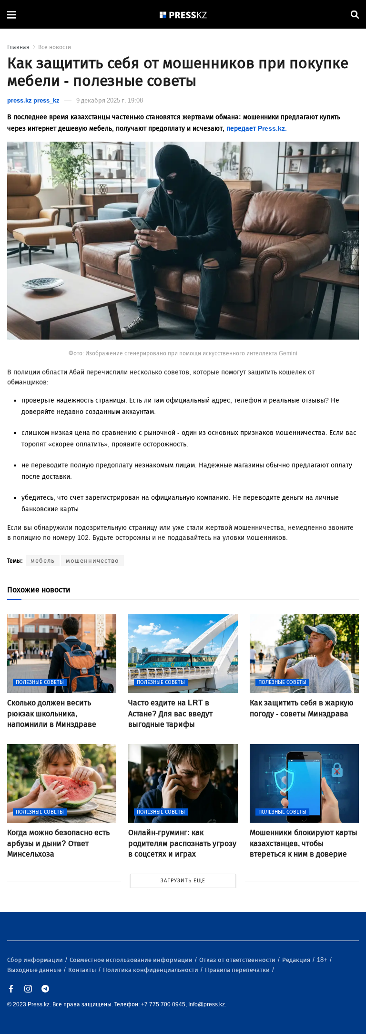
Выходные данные (35, 969)
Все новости (54, 47)
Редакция (297, 959)
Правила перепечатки (238, 969)
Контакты (83, 969)
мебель (42, 560)
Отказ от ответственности (238, 959)
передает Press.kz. (256, 128)
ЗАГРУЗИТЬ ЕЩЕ (183, 881)
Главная (18, 47)
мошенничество (92, 560)
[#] (183, 14)
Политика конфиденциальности (151, 969)
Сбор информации (35, 959)
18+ (323, 959)
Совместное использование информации (132, 959)
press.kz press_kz (33, 100)
